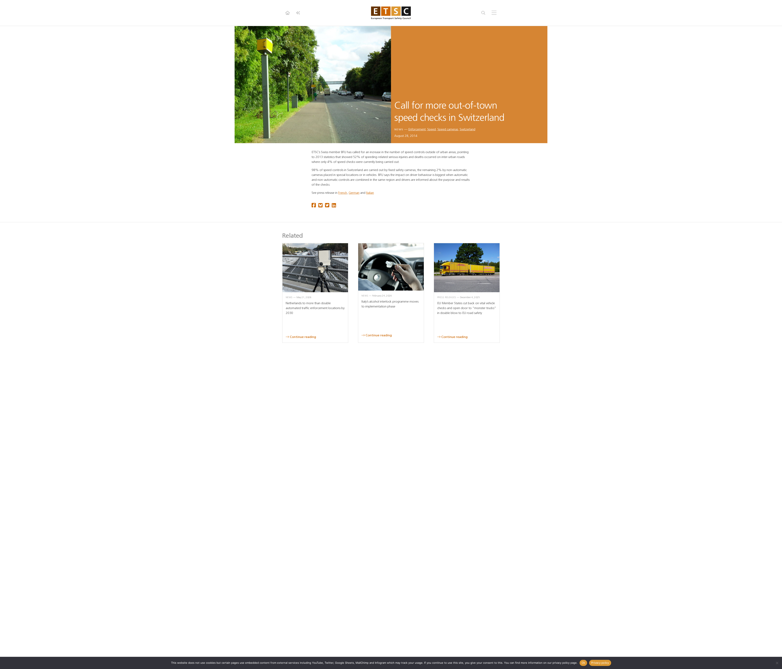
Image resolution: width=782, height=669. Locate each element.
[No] (777, 663)
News (398, 129)
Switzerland (467, 129)
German (354, 193)
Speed (431, 129)
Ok (583, 662)
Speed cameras (447, 129)
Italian (370, 193)
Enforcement (417, 129)
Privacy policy (600, 662)
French (342, 193)
